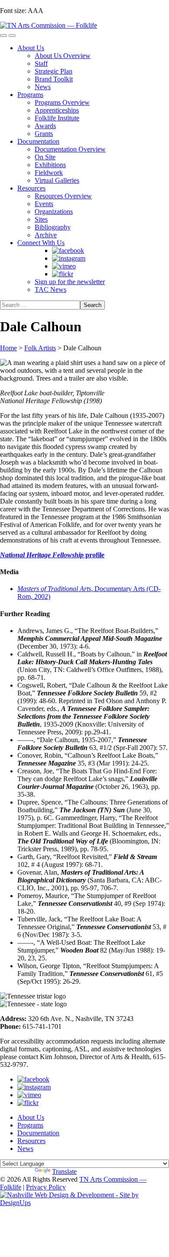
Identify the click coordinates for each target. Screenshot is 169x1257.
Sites (41, 219)
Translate (64, 1171)
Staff (41, 63)
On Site (45, 157)
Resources (31, 188)
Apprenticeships (57, 110)
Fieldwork (49, 172)
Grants (44, 133)
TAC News (50, 289)
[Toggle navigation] (3, 35)
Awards (45, 125)
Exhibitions (50, 164)
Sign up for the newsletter (70, 281)
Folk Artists (40, 348)
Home (8, 348)
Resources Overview (63, 196)
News (43, 86)
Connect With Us (41, 242)
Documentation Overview (70, 149)
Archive (46, 235)
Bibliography (53, 227)
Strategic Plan (53, 71)
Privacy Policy (46, 1187)
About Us (30, 48)
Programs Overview (62, 102)
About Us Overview (63, 55)
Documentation (38, 141)
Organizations (54, 211)
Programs (30, 94)
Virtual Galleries (57, 180)
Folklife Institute (57, 118)
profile (52, 555)
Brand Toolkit (54, 79)
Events (44, 203)
